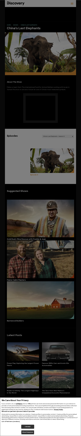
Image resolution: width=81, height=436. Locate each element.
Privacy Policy (58, 409)
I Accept (28, 426)
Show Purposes (27, 432)
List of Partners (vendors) (11, 421)
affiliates (19, 403)
